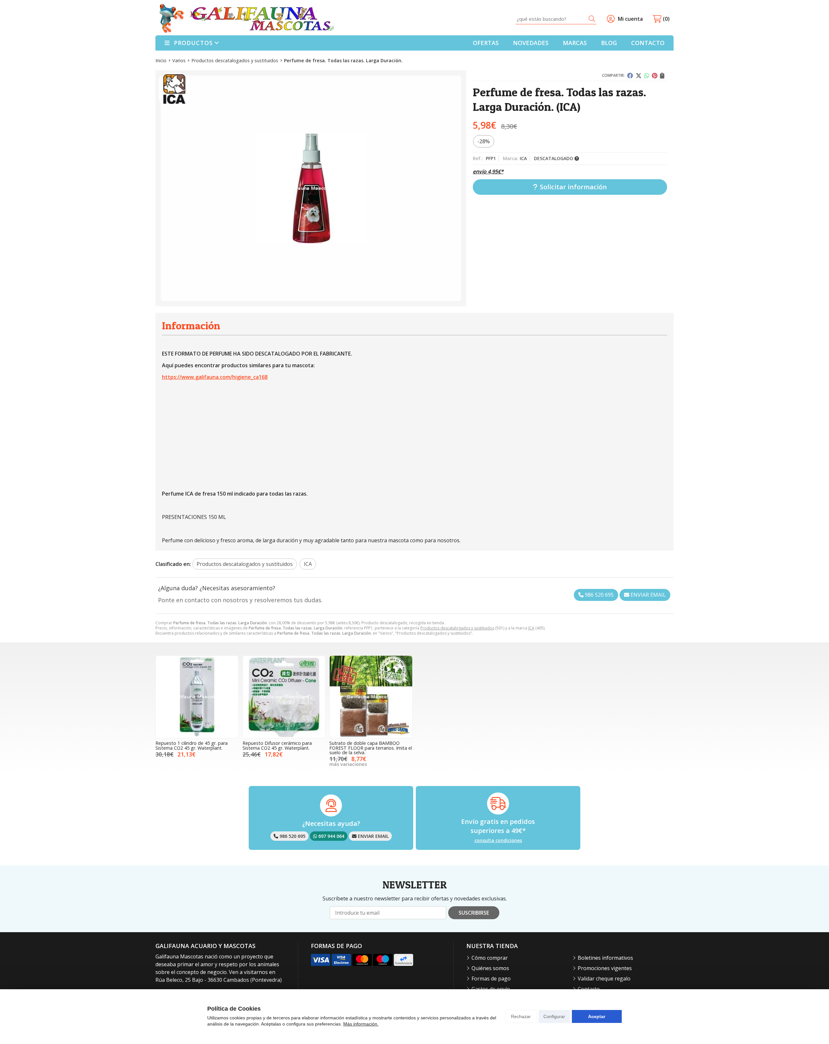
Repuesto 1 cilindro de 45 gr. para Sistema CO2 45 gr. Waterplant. (191, 745)
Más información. (361, 1023)
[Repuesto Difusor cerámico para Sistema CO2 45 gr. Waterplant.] (284, 697)
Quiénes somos (490, 968)
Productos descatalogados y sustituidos (457, 628)
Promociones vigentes (605, 968)
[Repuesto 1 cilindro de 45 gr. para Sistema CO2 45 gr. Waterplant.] (197, 697)
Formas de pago (491, 978)
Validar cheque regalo (604, 978)
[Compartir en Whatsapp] (646, 75)
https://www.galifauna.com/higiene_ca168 (214, 377)
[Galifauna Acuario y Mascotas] (246, 19)
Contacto (589, 988)
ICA (531, 628)
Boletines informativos (605, 957)
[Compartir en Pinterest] (654, 75)
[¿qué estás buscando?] (556, 18)
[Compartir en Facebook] (630, 75)
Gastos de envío (490, 988)
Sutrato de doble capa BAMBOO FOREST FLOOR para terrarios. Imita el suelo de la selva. (370, 748)
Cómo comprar (489, 957)
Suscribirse (474, 912)
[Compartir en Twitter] (639, 75)
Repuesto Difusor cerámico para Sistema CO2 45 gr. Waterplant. (277, 745)
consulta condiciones (498, 840)
